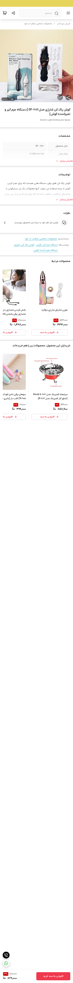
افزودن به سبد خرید (53, 976)
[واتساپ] (6, 963)
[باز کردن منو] (67, 13)
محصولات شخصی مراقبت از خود (38, 23)
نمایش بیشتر (66, 161)
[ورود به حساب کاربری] (13, 13)
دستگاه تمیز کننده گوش (45, 250)
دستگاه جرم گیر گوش (47, 245)
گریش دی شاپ (63, 23)
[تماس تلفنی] (6, 955)
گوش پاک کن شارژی (24, 245)
